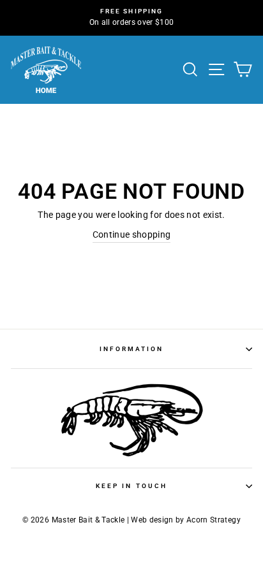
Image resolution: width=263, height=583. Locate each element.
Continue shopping (132, 234)
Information (132, 348)
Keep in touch (131, 485)
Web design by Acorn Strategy (186, 519)
